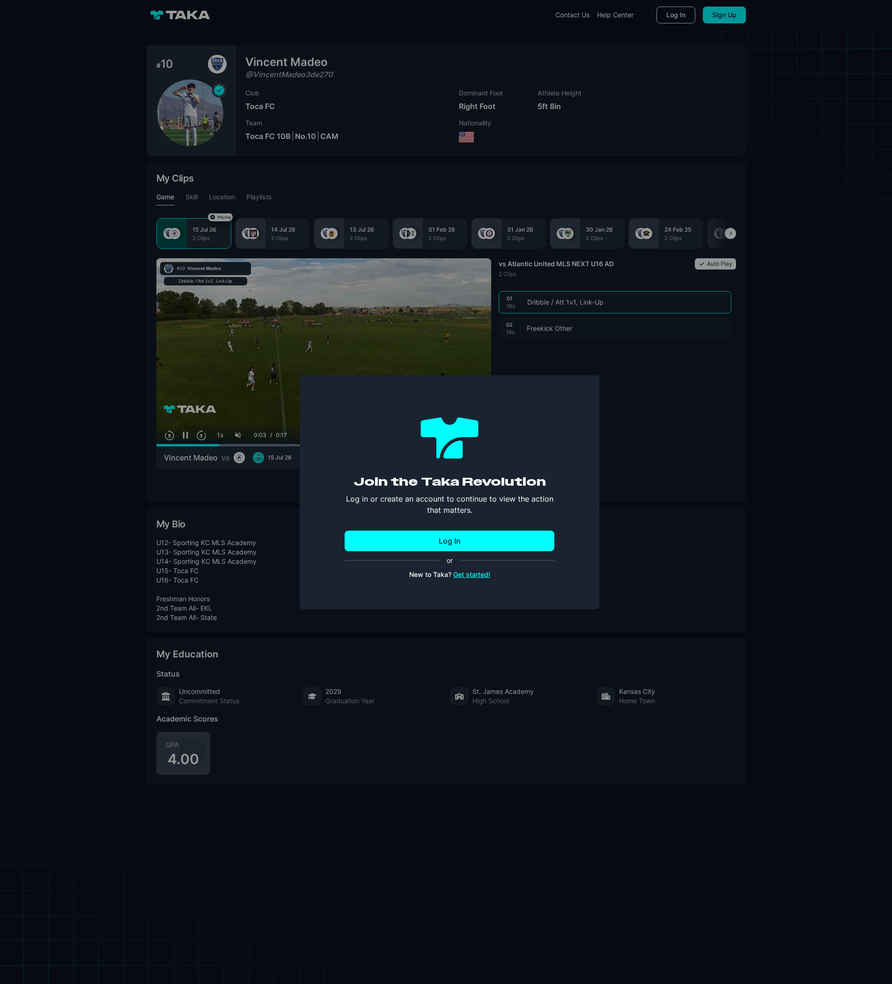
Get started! (471, 574)
